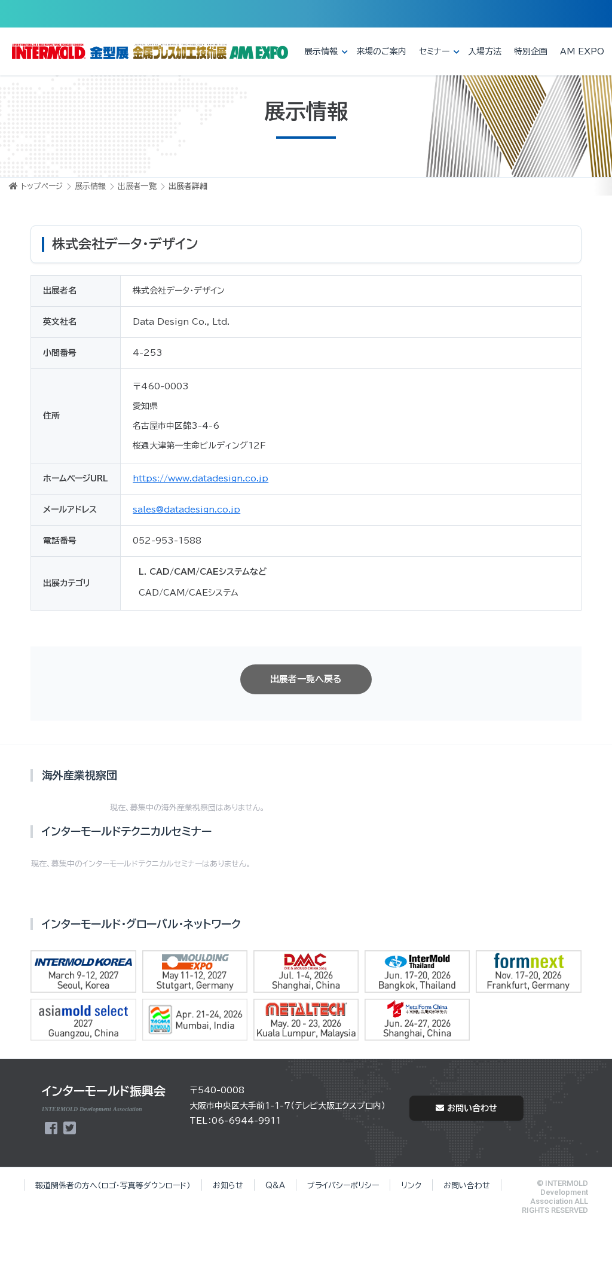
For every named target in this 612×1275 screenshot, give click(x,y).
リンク (411, 1185)
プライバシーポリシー (343, 1185)
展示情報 (321, 51)
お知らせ (228, 1185)
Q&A (275, 1185)
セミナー (434, 51)
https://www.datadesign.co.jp (200, 478)
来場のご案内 (381, 51)
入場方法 (484, 51)
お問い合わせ (472, 1108)
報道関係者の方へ (113, 1185)
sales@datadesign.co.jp (186, 509)
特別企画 (530, 51)
